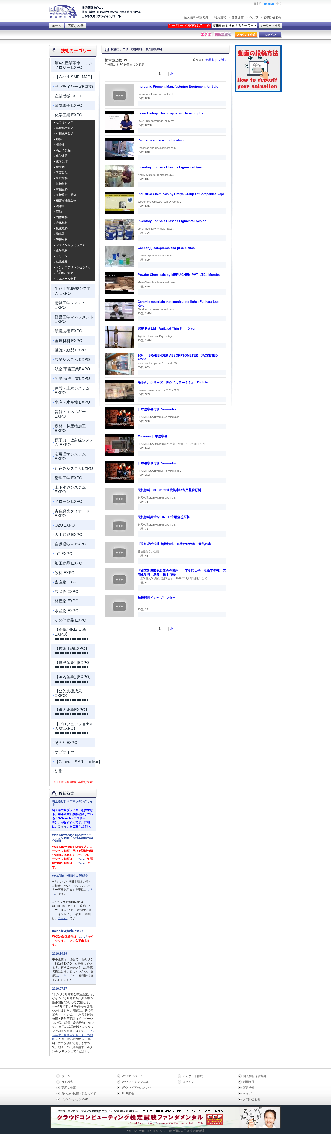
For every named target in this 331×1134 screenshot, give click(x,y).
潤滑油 (60, 144)
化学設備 (62, 161)
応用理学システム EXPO (70, 456)
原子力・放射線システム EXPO (74, 442)
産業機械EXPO (68, 96)
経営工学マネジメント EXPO (74, 319)
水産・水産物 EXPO (72, 402)
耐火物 (60, 167)
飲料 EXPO (64, 573)
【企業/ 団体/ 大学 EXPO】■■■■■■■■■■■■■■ (72, 634)
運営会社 (249, 1087)
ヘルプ (247, 1093)
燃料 (59, 139)
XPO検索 (67, 1082)
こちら (62, 826)
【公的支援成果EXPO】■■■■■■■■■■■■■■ (72, 695)
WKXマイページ (132, 1076)
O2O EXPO (65, 525)
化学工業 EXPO (68, 115)
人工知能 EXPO (68, 535)
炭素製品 (62, 172)
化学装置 (62, 156)
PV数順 (221, 60)
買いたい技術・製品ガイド (78, 1093)
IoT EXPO (63, 554)
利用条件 (249, 1082)
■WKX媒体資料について (68, 931)
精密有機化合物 (66, 200)
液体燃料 (62, 222)
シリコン (62, 256)
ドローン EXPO (68, 501)
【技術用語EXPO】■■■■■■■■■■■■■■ (72, 651)
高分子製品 (63, 150)
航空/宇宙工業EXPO (72, 369)
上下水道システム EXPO (70, 489)
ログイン (188, 1082)
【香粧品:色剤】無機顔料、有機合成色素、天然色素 (174, 544)
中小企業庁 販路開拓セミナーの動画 (73, 1035)
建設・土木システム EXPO (72, 390)
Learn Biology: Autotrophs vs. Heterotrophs (170, 113)
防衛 (59, 771)
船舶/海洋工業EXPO (72, 378)
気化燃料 (62, 228)
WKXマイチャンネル (135, 1082)
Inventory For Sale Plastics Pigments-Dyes (170, 167)
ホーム (56, 26)
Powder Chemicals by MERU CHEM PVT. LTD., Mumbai (179, 275)
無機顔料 (62, 183)
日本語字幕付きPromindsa (157, 409)
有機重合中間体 (66, 195)
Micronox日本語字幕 (152, 436)
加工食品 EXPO (68, 563)
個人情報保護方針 (254, 1076)
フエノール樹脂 (66, 278)
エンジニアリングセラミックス (73, 267)
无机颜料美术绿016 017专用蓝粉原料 (164, 517)
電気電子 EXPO (68, 106)
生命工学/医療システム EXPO (73, 291)
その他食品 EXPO (70, 620)
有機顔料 (62, 189)
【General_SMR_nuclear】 (75, 762)
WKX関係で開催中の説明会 (70, 876)
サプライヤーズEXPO (74, 87)
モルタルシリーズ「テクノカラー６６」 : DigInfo (173, 382)
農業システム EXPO (72, 360)
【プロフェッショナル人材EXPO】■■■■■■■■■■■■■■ (74, 728)
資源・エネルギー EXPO (70, 414)
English (269, 3)
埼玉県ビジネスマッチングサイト (72, 803)
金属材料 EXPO (68, 341)
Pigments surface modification (161, 140)
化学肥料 (62, 250)
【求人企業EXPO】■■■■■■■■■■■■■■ (72, 712)
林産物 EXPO (66, 601)
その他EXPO (66, 743)
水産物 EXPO (66, 611)
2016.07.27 (59, 988)
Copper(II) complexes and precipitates (166, 248)
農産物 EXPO (66, 592)
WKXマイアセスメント (137, 1087)
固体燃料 (62, 217)
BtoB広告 (128, 1093)
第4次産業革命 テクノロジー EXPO (74, 65)
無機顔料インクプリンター (156, 597)
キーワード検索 (270, 25)
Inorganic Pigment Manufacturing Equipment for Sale (178, 86)
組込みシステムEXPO (74, 468)
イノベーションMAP (74, 1099)
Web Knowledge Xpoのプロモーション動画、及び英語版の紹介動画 (72, 838)
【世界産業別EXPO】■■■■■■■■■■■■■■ (74, 665)
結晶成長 (62, 262)
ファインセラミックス (70, 245)
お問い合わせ (251, 1099)
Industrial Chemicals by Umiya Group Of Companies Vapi (181, 194)
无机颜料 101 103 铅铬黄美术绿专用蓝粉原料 (169, 490)
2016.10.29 (59, 953)
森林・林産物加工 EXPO (70, 428)
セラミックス (64, 122)
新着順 (209, 60)
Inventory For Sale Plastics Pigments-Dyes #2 (172, 221)
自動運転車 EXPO (70, 544)
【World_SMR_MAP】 (74, 77)
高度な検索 (76, 26)
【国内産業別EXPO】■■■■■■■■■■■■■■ (74, 679)
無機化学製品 (64, 128)
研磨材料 (62, 178)
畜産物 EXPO (66, 582)
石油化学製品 (64, 273)
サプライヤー (66, 752)
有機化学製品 (64, 133)
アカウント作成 (192, 1076)
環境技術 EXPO (68, 331)
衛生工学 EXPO (68, 478)
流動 (59, 211)
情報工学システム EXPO (70, 305)
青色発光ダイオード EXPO (72, 513)
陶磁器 (60, 234)
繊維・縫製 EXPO (70, 350)
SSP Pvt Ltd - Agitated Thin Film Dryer (167, 328)
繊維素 (60, 206)
